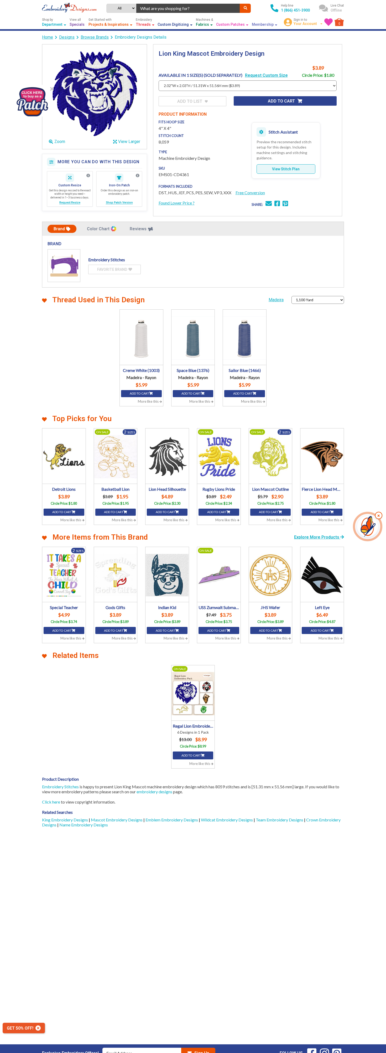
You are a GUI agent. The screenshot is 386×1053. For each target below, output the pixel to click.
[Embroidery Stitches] (64, 265)
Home (47, 37)
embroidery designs (154, 791)
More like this (148, 401)
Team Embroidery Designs (280, 819)
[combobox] (188, 8)
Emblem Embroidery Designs (172, 819)
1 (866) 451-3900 (295, 10)
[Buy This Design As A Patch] (32, 100)
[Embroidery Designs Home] (69, 8)
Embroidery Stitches (60, 786)
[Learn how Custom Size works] (88, 175)
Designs (67, 37)
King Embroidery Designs (65, 819)
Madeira (276, 299)
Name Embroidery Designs (83, 824)
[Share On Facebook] (277, 204)
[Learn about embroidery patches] (137, 175)
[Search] (245, 8)
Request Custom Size (266, 75)
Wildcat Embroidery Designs (227, 819)
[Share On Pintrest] (285, 204)
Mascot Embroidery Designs (117, 819)
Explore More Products (317, 537)
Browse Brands (95, 37)
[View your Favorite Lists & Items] (328, 22)
